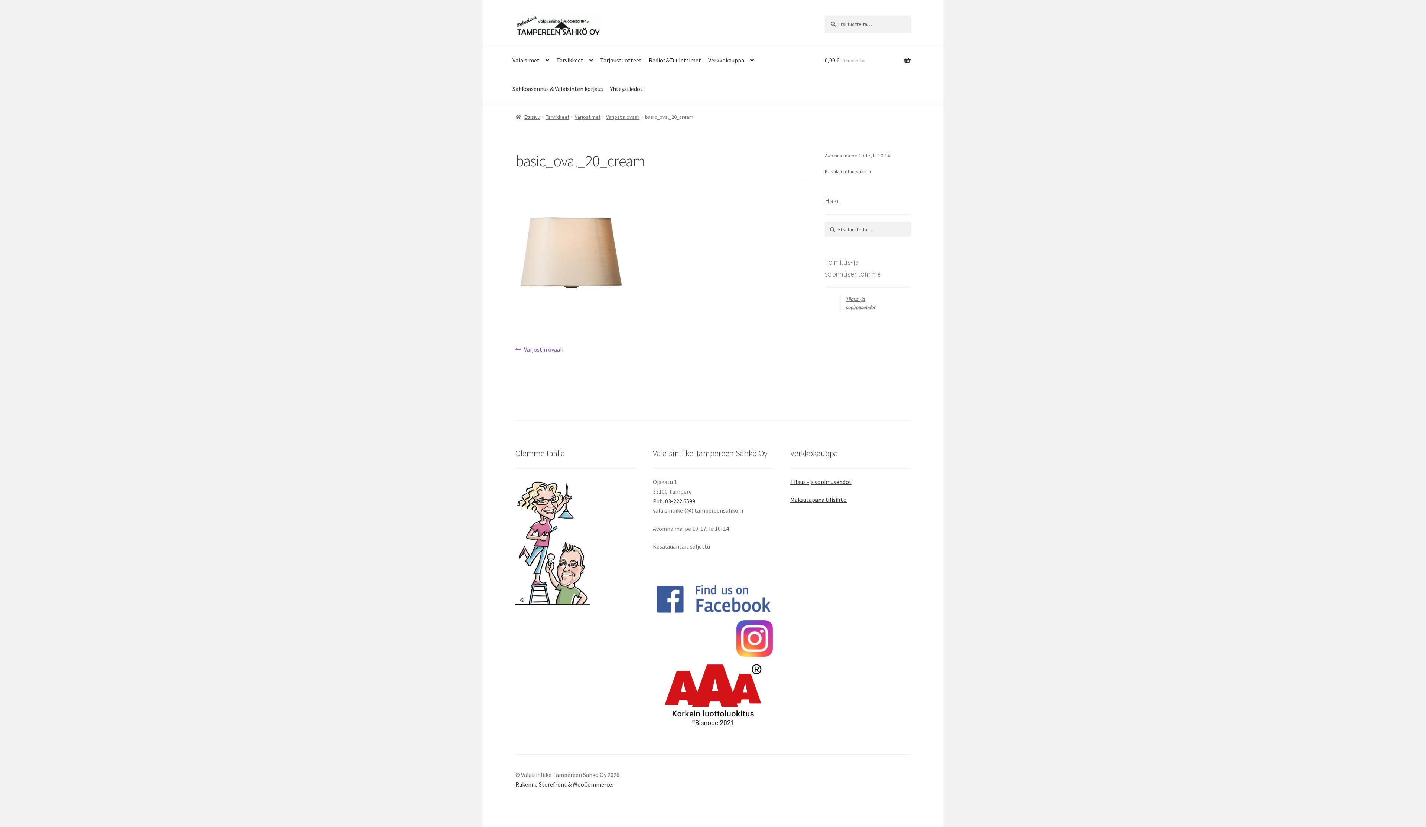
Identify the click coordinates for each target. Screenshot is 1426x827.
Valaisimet (526, 60)
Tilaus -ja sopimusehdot (821, 482)
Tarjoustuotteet (621, 60)
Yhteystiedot (626, 88)
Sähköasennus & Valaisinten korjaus (557, 88)
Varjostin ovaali (622, 117)
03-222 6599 (680, 501)
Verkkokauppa (726, 60)
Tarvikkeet (569, 60)
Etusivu (532, 117)
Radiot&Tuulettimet (675, 60)
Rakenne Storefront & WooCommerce (563, 784)
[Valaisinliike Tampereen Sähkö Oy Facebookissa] (713, 599)
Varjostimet (587, 117)
